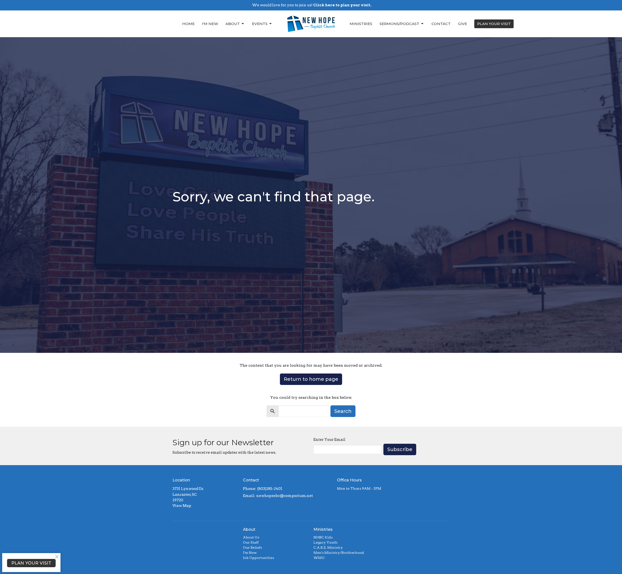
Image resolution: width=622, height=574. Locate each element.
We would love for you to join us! (311, 5)
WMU (319, 558)
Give (462, 23)
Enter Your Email (329, 439)
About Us (251, 537)
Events (260, 23)
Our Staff (251, 542)
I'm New (210, 23)
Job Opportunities (258, 558)
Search (343, 411)
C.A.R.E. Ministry (328, 547)
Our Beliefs (252, 547)
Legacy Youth (325, 542)
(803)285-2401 (269, 489)
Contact (441, 23)
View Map (182, 506)
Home (188, 23)
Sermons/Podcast (399, 23)
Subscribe (399, 449)
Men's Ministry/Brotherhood (338, 553)
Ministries (361, 23)
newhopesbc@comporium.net (284, 496)
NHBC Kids (323, 537)
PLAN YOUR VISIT (494, 23)
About (232, 23)
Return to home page (311, 379)
